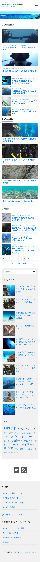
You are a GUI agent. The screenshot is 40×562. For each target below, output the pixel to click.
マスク (27, 440)
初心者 (8, 449)
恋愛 (21, 449)
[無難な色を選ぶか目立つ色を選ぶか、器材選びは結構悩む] (9, 317)
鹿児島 (16, 452)
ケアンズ (22, 433)
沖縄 (33, 448)
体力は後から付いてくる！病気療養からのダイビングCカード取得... (25, 342)
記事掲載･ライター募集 (12, 537)
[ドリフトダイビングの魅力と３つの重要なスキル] (9, 409)
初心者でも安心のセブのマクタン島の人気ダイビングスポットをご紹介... (25, 381)
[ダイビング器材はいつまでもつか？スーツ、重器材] (9, 369)
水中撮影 (27, 449)
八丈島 (32, 445)
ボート (18, 440)
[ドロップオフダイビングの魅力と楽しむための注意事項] (9, 290)
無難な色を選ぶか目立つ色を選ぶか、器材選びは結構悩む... (25, 315)
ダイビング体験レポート (12, 493)
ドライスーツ (26, 436)
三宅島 (22, 445)
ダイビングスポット (11, 498)
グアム (16, 433)
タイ (5, 437)
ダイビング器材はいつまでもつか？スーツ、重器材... (25, 368)
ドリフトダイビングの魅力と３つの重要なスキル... (26, 406)
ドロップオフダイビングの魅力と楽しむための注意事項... (25, 289)
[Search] (34, 272)
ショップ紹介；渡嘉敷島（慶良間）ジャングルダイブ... (25, 355)
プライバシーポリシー (11, 533)
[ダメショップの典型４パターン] (9, 330)
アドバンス (18, 428)
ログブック (12, 444)
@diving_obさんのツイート (13, 514)
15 (19, 263)
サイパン (28, 433)
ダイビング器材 (9, 507)
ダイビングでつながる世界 (13, 528)
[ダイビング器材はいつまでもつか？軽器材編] (9, 303)
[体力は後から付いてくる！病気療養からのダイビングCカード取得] (9, 343)
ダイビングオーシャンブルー (19, 552)
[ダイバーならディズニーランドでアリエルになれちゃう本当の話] (9, 396)
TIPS (6, 428)
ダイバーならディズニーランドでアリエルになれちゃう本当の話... (25, 394)
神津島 (5, 452)
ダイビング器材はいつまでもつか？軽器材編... (25, 300)
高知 (12, 452)
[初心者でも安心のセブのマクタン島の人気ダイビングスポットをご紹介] (9, 383)
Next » (25, 263)
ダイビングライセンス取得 (13, 502)
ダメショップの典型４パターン (25, 327)
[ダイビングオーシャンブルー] (13, 3)
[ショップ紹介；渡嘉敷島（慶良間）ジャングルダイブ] (9, 356)
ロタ (18, 445)
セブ (33, 433)
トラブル (13, 436)
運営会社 (6, 542)
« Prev (6, 258)
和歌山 (16, 449)
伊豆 (27, 444)
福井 (9, 452)
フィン (11, 441)
